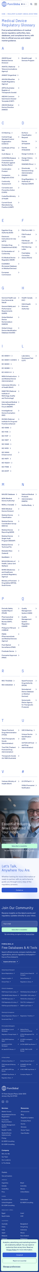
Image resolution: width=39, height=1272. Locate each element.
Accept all (19, 1255)
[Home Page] (11, 4)
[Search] (31, 4)
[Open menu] (35, 4)
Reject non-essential (19, 1261)
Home (3, 14)
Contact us (19, 890)
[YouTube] (7, 1102)
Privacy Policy (11, 1250)
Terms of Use (30, 850)
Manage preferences (11, 1266)
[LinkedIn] (3, 1102)
